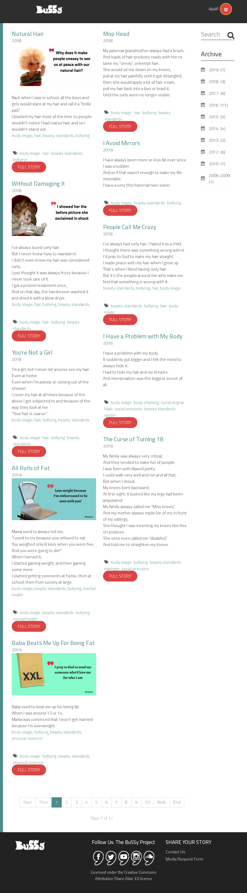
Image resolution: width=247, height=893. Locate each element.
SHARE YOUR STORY (188, 842)
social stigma (172, 402)
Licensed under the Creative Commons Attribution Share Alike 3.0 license (123, 875)
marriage (112, 568)
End (176, 802)
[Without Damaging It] (54, 215)
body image (22, 135)
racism (110, 415)
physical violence (27, 738)
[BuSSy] (49, 7)
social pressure (128, 409)
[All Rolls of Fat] (54, 499)
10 (147, 802)
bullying (82, 135)
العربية (213, 8)
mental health (25, 619)
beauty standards (58, 135)
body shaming (146, 402)
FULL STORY (29, 167)
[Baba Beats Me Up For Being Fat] (54, 674)
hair (37, 135)
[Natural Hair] (54, 65)
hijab (108, 409)
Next (161, 802)
